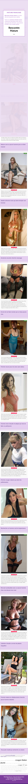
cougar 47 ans (22, 765)
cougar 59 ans (25, 769)
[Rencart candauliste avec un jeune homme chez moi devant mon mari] (14, 554)
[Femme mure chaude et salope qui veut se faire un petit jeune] (14, 393)
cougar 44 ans (24, 763)
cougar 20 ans (13, 768)
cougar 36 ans (9, 766)
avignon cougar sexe (18, 767)
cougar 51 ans (3, 767)
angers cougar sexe (14, 769)
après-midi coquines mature (9, 767)
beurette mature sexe (11, 760)
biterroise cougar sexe (4, 760)
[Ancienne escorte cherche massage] (14, 228)
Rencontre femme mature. (18, 776)
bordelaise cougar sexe (9, 763)
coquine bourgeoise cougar (6, 769)
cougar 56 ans (20, 763)
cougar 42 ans (15, 763)
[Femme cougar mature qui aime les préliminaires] (14, 449)
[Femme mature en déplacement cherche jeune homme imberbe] (14, 668)
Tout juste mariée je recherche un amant (12, 750)
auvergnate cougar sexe (4, 765)
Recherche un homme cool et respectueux (13, 528)
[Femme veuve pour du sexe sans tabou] (14, 338)
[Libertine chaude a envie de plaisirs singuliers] (14, 613)
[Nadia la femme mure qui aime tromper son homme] (14, 171)
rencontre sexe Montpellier (10, 755)
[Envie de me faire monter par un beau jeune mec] (14, 281)
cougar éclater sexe (4, 766)
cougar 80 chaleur (23, 766)
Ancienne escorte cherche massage (11, 258)
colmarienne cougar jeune (19, 768)
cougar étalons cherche (6, 768)
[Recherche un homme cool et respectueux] (14, 503)
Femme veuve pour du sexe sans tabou (12, 367)
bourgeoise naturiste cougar (13, 765)
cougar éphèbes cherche (16, 766)
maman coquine (3, 756)
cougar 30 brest (19, 769)
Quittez (14, 34)
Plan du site (14, 780)
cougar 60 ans (18, 770)
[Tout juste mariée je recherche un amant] (14, 722)
